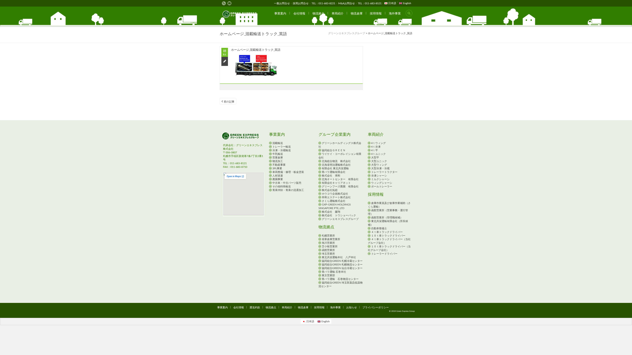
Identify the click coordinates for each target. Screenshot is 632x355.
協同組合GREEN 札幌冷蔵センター (342, 261)
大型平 (375, 157)
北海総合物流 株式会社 (336, 161)
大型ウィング (379, 165)
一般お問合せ (282, 3)
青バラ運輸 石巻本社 (334, 272)
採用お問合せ (301, 3)
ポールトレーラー (381, 186)
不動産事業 (279, 165)
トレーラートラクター (384, 172)
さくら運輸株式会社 (333, 201)
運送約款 (255, 307)
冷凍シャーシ (379, 175)
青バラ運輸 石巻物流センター (340, 279)
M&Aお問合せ (346, 3)
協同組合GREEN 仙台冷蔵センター (342, 268)
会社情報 (299, 13)
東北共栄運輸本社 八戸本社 (339, 257)
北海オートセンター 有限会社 (340, 179)
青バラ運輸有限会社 (333, 172)
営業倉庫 (277, 157)
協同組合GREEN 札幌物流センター (342, 264)
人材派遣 (277, 175)
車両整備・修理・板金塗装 (288, 172)
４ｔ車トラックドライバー (388, 232)
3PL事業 (277, 168)
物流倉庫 (357, 13)
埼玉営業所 (328, 253)
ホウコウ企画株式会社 (335, 193)
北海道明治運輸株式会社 (336, 165)
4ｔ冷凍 (376, 146)
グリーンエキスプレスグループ (340, 219)
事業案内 (280, 13)
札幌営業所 (328, 235)
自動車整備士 (380, 228)
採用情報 (376, 13)
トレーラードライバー (385, 253)
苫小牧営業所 (330, 246)
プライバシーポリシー (375, 307)
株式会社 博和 (331, 175)
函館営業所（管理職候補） (387, 217)
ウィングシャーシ (381, 183)
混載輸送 (277, 143)
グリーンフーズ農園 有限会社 (340, 186)
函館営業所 (328, 250)
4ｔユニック (378, 154)
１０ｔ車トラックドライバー (389, 235)
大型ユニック (379, 161)
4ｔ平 (374, 150)
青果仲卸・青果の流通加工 (288, 190)
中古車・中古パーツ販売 (286, 183)
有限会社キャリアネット (336, 183)
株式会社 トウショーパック (339, 215)
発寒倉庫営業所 (331, 239)
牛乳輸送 (277, 154)
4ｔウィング (378, 143)
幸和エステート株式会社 (336, 197)
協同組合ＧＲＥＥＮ (333, 150)
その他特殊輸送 (281, 186)
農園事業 (277, 179)
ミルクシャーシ (380, 179)
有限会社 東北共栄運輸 (335, 168)
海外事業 (395, 13)
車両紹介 (337, 13)
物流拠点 (318, 13)
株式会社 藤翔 (331, 212)
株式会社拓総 (330, 190)
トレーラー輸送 (281, 146)
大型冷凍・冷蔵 (380, 168)
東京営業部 (328, 275)
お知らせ (351, 307)
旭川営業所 (328, 243)
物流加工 (277, 161)
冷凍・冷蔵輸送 (281, 150)
